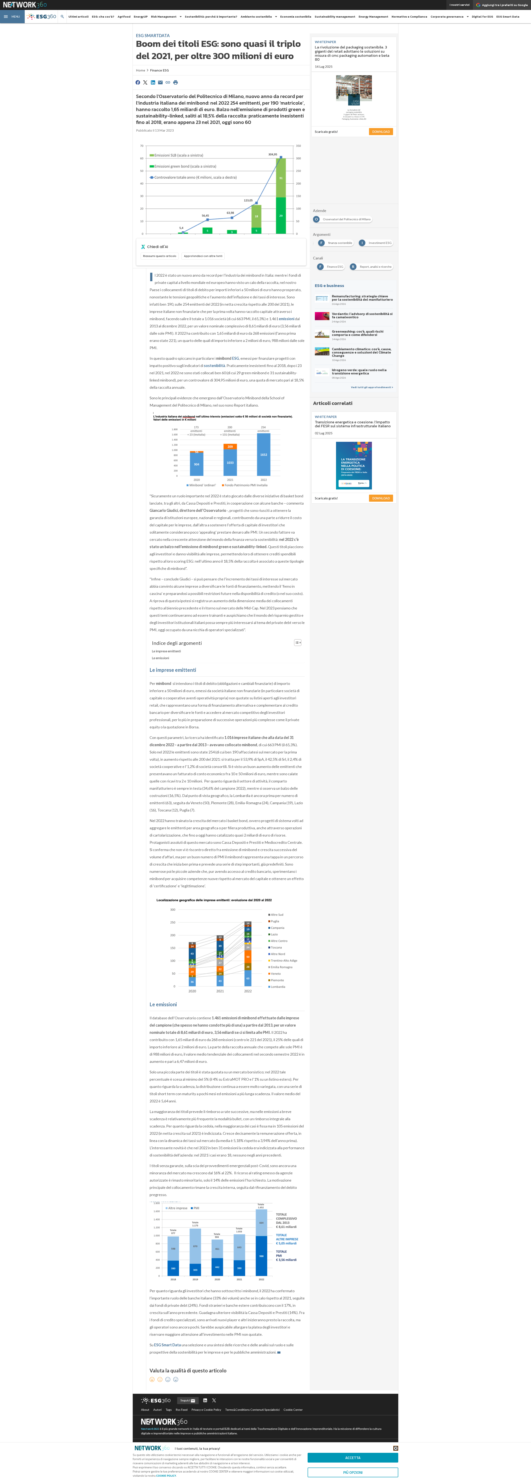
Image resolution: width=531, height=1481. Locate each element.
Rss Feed (182, 1409)
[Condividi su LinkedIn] (153, 82)
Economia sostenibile (295, 17)
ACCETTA (352, 1457)
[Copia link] (168, 82)
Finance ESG (159, 70)
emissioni (286, 318)
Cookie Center (293, 1409)
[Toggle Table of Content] (295, 642)
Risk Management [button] (164, 17)
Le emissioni (160, 658)
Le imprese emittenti (166, 651)
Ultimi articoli (78, 17)
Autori (157, 1409)
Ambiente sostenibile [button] (256, 17)
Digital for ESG (482, 17)
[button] (12, 16)
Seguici (185, 1400)
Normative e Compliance (409, 17)
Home (140, 70)
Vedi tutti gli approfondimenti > (372, 387)
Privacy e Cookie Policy (206, 1409)
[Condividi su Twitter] (145, 82)
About (145, 1409)
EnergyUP (141, 17)
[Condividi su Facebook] (137, 82)
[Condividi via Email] (160, 82)
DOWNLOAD (381, 131)
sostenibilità (214, 365)
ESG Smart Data (507, 17)
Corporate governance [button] (447, 17)
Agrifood (124, 17)
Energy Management (373, 17)
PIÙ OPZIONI (353, 1472)
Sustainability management (335, 17)
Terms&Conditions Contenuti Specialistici (252, 1409)
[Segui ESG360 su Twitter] (214, 1400)
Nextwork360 (150, 1429)
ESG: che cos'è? (103, 17)
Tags (169, 1409)
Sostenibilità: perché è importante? (211, 17)
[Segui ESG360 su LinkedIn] (205, 1400)
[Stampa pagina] (175, 82)
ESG (235, 358)
